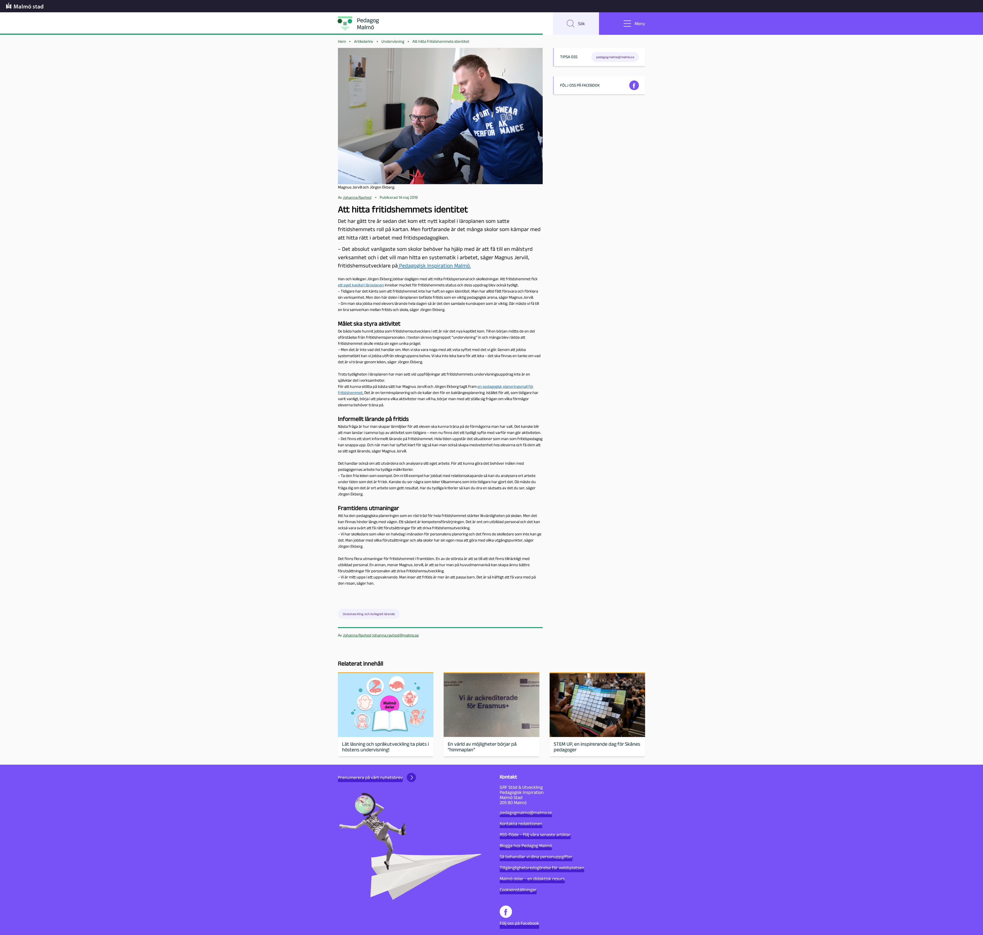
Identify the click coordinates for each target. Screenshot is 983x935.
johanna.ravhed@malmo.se (395, 635)
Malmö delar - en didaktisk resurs (532, 878)
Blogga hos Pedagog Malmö (526, 845)
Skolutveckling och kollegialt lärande (369, 614)
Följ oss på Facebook (519, 923)
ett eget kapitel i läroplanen (361, 285)
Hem (342, 41)
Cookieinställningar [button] (518, 889)
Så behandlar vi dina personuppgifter (536, 856)
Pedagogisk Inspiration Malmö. (434, 265)
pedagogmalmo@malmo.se (526, 812)
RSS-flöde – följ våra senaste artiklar (535, 834)
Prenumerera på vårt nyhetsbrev (370, 777)
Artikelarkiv (363, 41)
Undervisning (392, 41)
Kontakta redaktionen (521, 823)
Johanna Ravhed (357, 635)
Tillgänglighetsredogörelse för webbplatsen (542, 867)
